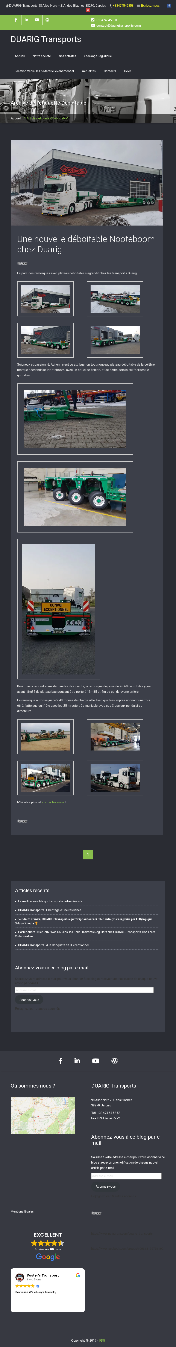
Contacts (110, 71)
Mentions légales (22, 1211)
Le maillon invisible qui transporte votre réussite (50, 901)
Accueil (20, 56)
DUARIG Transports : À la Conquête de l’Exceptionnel (53, 945)
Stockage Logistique (98, 56)
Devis (128, 71)
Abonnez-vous (29, 1000)
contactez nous (53, 802)
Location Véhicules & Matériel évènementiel (44, 71)
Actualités (89, 71)
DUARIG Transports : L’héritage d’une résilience (49, 910)
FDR (102, 1340)
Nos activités (67, 56)
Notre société (42, 56)
